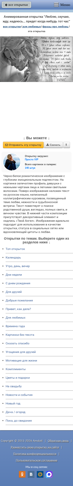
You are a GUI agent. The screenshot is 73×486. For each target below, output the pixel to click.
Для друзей (14, 292)
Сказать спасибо (17, 343)
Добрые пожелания (19, 300)
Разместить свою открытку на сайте (35, 447)
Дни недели (14, 274)
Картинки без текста (20, 335)
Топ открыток (15, 249)
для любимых (31, 26)
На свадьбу (14, 386)
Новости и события (19, 395)
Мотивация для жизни (21, 360)
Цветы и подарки (18, 377)
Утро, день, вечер (18, 266)
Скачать (53, 144)
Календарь (13, 257)
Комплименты (16, 369)
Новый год (13, 403)
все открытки (16, 5)
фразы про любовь (55, 26)
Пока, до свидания (19, 420)
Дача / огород (15, 412)
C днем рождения (18, 283)
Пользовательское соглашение (36, 460)
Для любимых (15, 317)
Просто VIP (31, 159)
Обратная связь (58, 441)
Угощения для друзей (21, 352)
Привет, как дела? (18, 309)
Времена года (15, 326)
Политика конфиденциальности (34, 454)
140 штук (30, 167)
